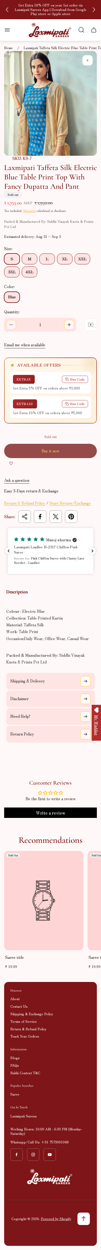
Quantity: (12, 311)
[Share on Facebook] (40, 516)
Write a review (50, 813)
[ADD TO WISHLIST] (11, 463)
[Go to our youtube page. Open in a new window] (50, 1154)
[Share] (24, 516)
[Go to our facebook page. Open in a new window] (16, 1154)
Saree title (14, 957)
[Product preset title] (43, 900)
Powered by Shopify (56, 1218)
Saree (14, 1094)
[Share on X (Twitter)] (55, 516)
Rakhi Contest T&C (25, 1072)
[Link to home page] (50, 1176)
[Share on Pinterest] (71, 516)
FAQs (14, 1065)
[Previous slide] (7, 9)
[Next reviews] (92, 551)
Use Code (77, 379)
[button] (50, 551)
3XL (12, 272)
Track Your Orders (24, 1036)
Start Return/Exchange (70, 503)
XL (65, 259)
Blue (12, 297)
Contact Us (19, 1006)
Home (8, 48)
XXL (82, 259)
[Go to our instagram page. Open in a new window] (33, 1154)
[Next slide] (94, 9)
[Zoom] (87, 60)
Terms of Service (23, 1021)
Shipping (29, 211)
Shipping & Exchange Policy (31, 1013)
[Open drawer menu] (7, 30)
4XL (29, 272)
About (15, 998)
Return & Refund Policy (24, 503)
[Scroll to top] (83, 1219)
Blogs (15, 1057)
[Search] (81, 30)
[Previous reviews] (8, 551)
